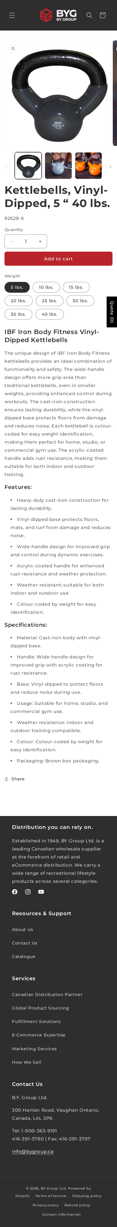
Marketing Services (34, 1048)
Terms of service (50, 1196)
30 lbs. (80, 300)
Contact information (61, 1214)
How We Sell (26, 1062)
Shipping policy (87, 1196)
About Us (22, 929)
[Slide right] (110, 167)
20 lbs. (18, 300)
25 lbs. (49, 300)
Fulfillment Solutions (36, 1021)
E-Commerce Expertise (39, 1035)
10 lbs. (46, 287)
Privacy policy (46, 1205)
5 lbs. (17, 287)
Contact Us (25, 943)
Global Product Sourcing (40, 1008)
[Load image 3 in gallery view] (58, 165)
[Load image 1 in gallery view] (28, 165)
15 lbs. (76, 287)
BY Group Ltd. (54, 1188)
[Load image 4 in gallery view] (88, 165)
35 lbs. (18, 314)
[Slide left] (6, 167)
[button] (12, 15)
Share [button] (18, 779)
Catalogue (23, 956)
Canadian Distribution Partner (47, 994)
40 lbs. (50, 314)
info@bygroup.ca (33, 1151)
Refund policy (77, 1205)
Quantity (13, 229)
